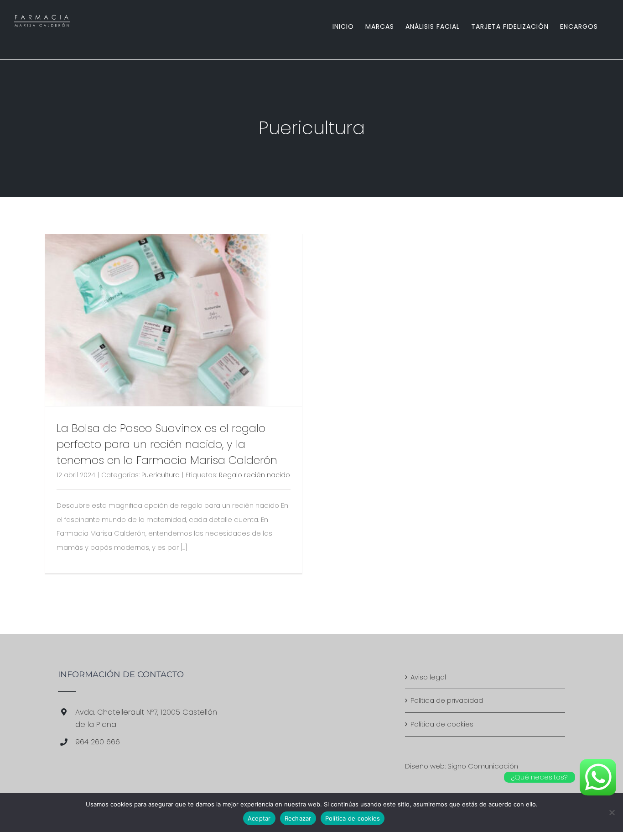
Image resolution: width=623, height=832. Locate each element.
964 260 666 (97, 742)
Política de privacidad (446, 700)
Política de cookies (441, 724)
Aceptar (259, 818)
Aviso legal (428, 677)
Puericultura (160, 474)
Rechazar (298, 818)
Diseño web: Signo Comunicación (461, 766)
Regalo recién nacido (254, 474)
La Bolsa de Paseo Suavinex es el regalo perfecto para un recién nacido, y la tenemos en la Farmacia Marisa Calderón (167, 444)
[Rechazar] (611, 812)
